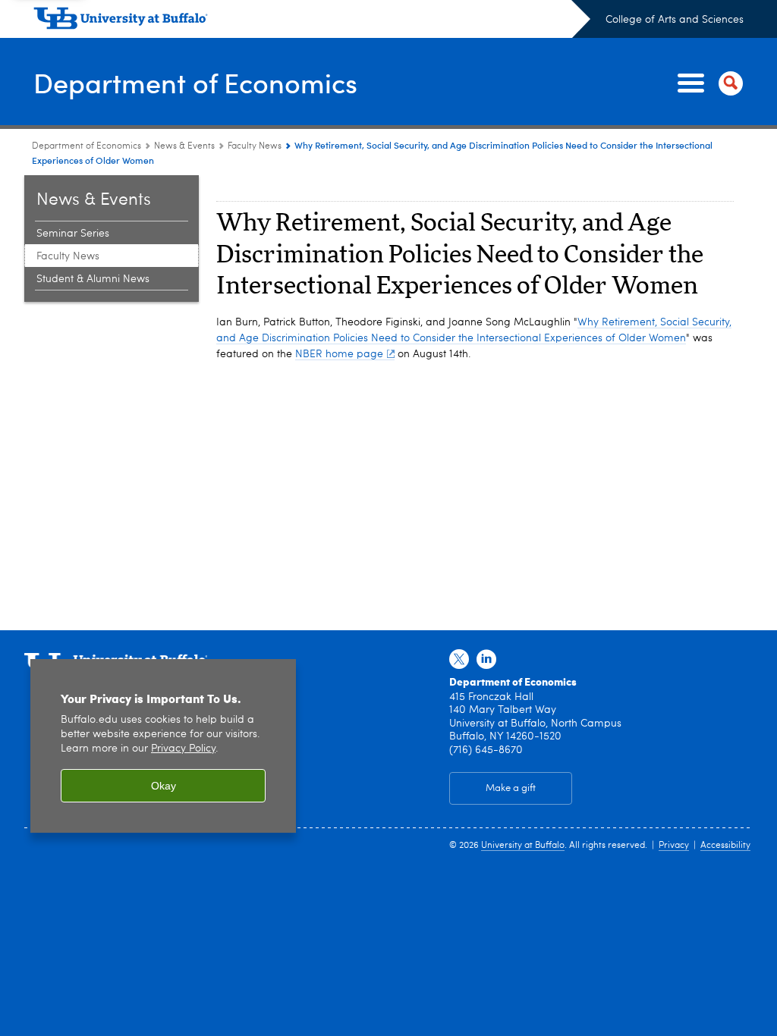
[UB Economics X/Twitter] (459, 660)
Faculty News (255, 146)
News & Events (184, 146)
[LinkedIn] (486, 660)
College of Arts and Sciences (675, 19)
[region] (163, 746)
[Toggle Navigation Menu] (707, 83)
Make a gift (511, 788)
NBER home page (339, 354)
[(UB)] (311, 21)
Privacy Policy (183, 749)
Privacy (674, 845)
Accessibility (725, 845)
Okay (163, 786)
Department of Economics (195, 82)
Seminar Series (72, 233)
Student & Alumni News (92, 279)
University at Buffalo (523, 845)
